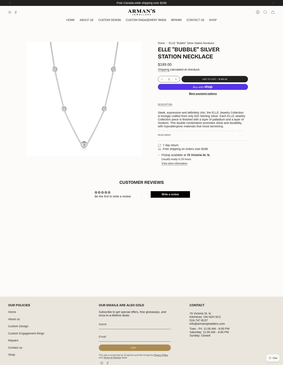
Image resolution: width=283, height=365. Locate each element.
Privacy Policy (161, 355)
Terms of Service (112, 357)
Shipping (163, 69)
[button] (213, 20)
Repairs (13, 340)
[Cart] (273, 12)
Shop (11, 354)
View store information (174, 163)
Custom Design (18, 326)
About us (14, 319)
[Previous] (9, 2)
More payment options (203, 93)
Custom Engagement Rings (26, 333)
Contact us (15, 347)
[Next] (273, 2)
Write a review (170, 194)
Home (161, 43)
